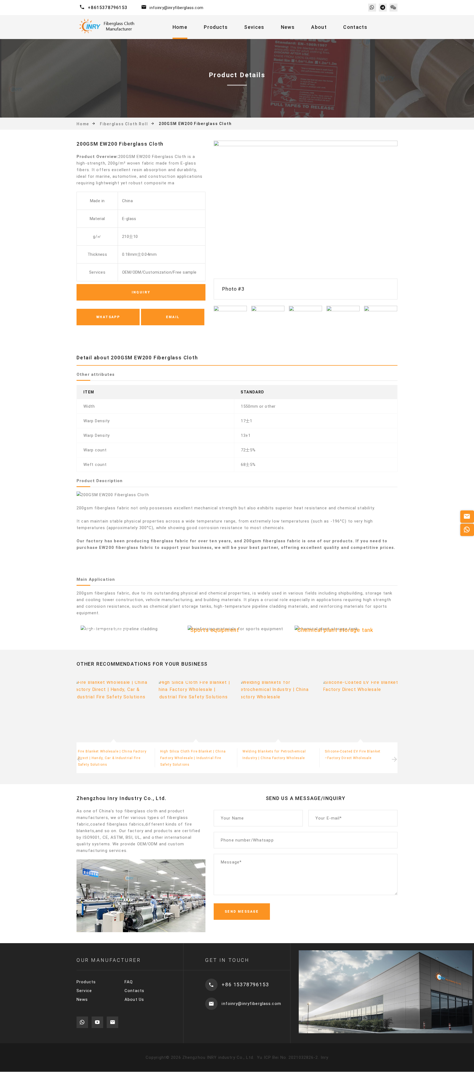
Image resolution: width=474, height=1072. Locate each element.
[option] (305, 220)
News (288, 27)
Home (180, 27)
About (319, 27)
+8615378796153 (107, 7)
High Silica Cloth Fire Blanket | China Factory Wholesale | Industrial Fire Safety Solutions (110, 757)
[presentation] (79, 759)
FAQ (129, 981)
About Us (134, 999)
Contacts (355, 27)
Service (84, 990)
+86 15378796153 (245, 984)
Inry (325, 1057)
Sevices (254, 27)
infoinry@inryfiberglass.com (176, 7)
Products (216, 27)
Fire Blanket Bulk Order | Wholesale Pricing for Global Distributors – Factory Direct (360, 757)
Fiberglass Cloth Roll (124, 123)
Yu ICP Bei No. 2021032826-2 (287, 1057)
